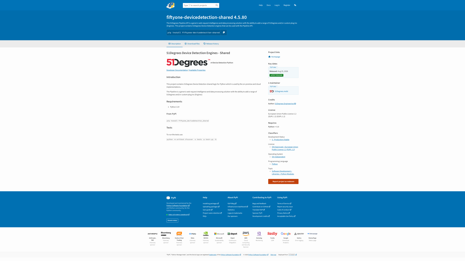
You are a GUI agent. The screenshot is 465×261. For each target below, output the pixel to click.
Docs (269, 5)
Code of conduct (283, 210)
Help (261, 5)
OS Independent (278, 157)
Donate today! (172, 220)
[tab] (175, 43)
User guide (207, 210)
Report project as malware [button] (283, 181)
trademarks (212, 255)
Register (287, 5)
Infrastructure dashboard (237, 206)
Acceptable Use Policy (285, 216)
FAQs (204, 216)
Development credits (260, 216)
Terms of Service (283, 203)
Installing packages (210, 203)
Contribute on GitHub (260, 206)
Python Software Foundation (177, 205)
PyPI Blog (231, 203)
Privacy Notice (282, 213)
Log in (277, 5)
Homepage (275, 56)
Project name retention (211, 213)
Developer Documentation (177, 70)
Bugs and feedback (259, 203)
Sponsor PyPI (257, 213)
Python (275, 164)
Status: (178, 215)
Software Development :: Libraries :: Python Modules (283, 172)
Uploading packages (210, 206)
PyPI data (273, 67)
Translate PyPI (257, 210)
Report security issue (285, 206)
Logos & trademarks (235, 213)
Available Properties (197, 70)
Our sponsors (232, 216)
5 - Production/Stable (280, 139)
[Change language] (295, 5)
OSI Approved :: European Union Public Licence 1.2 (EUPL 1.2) (285, 148)
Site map (273, 255)
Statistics (231, 210)
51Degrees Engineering (284, 103)
